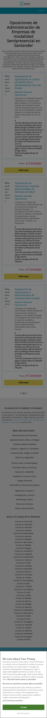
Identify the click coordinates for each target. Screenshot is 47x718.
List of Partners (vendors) (13, 700)
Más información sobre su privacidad (21, 679)
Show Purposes (23, 713)
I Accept (23, 707)
